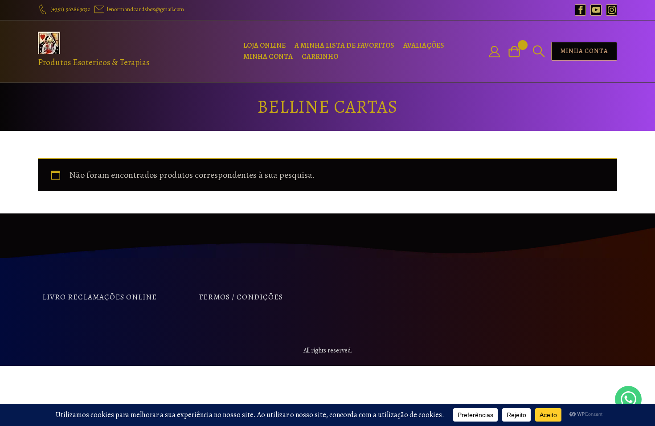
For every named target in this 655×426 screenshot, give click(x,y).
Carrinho (320, 56)
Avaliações (423, 45)
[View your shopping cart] (518, 51)
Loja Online (264, 45)
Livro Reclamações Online (99, 297)
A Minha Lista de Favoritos (344, 45)
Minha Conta (268, 56)
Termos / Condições (241, 297)
